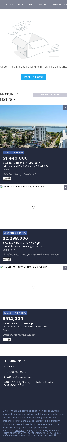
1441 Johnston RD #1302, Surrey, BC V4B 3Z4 (25, 166)
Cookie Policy (45, 433)
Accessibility (51, 435)
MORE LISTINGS (50, 94)
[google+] (11, 399)
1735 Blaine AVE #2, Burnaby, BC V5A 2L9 (23, 246)
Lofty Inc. (19, 430)
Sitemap (39, 435)
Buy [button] (20, 4)
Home (9, 4)
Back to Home (33, 77)
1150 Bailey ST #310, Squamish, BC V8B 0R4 (25, 327)
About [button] (43, 4)
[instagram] (4, 399)
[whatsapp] (17, 399)
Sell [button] (31, 4)
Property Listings (25, 435)
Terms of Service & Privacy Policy (20, 433)
